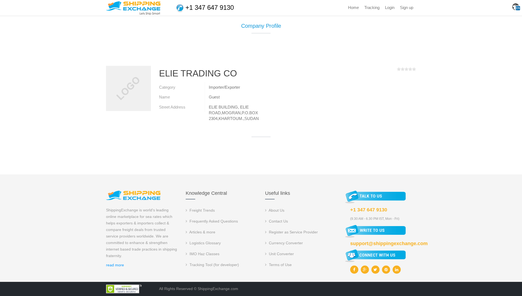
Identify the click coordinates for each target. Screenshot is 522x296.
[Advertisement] (261, 51)
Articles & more (201, 232)
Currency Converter (285, 243)
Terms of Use (280, 265)
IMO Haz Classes (203, 254)
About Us (276, 210)
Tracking (372, 7)
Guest (214, 97)
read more (115, 265)
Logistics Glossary (204, 243)
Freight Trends (201, 210)
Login (389, 7)
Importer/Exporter (224, 87)
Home (353, 7)
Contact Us (278, 221)
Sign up (406, 7)
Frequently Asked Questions (213, 221)
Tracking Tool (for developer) (213, 265)
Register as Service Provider (293, 232)
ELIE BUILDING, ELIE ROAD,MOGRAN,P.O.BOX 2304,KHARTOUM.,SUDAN (234, 113)
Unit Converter (281, 254)
